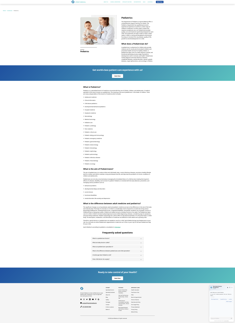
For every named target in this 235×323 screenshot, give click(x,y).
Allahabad (117, 227)
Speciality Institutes (110, 292)
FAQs (132, 295)
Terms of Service (135, 299)
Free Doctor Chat (135, 292)
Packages (108, 302)
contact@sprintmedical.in (89, 303)
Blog (107, 297)
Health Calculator (135, 290)
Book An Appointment (136, 297)
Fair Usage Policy (135, 304)
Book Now (159, 2)
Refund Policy (134, 312)
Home (4, 10)
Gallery (107, 299)
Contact (107, 304)
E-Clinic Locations (110, 307)
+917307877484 (86, 307)
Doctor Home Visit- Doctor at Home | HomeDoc (122, 291)
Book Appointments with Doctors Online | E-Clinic (123, 309)
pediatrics (16, 10)
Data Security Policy (135, 302)
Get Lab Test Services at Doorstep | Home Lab (123, 297)
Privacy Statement (135, 307)
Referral (107, 309)
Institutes (9, 10)
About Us (108, 295)
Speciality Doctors (110, 290)
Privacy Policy (134, 309)
